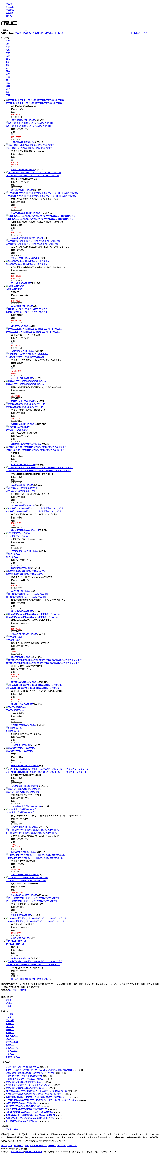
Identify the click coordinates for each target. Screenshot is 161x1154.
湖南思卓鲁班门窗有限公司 (23, 505)
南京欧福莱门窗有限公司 (22, 485)
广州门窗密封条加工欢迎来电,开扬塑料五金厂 (26, 1109)
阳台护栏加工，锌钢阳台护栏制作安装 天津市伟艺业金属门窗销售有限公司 (39, 219)
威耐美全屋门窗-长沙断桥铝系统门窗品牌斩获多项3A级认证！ (34, 688)
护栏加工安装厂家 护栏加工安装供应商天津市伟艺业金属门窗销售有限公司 (39, 1070)
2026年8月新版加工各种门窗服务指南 (22, 1067)
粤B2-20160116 (17, 1152)
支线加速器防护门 (14, 289)
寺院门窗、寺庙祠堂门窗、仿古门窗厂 (23, 792)
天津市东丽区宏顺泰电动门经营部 (26, 258)
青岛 (8, 74)
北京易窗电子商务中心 (21, 938)
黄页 (16, 1146)
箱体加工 (10, 1033)
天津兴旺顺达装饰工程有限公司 (25, 766)
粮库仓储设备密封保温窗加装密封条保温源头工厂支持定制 (32, 617)
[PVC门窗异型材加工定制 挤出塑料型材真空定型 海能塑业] (32, 898)
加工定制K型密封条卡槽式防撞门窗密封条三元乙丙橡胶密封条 (34, 103)
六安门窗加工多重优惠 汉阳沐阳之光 (22, 1103)
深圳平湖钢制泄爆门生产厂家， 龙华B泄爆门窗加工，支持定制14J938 (37, 1097)
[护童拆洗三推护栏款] (16, 941)
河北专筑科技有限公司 (21, 283)
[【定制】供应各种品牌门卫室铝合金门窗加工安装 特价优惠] (33, 173)
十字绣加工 (11, 1014)
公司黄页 (10, 7)
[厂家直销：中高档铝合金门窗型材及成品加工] (27, 354)
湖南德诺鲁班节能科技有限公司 (25, 551)
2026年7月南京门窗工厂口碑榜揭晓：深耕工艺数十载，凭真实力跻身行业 (38, 471)
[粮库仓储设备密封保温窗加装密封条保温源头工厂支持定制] (33, 614)
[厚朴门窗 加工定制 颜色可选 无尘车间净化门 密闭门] (30, 123)
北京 (8, 53)
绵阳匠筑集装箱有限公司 (22, 190)
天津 (8, 95)
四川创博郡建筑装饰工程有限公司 (26, 806)
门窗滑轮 (10, 1020)
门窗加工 (59, 33)
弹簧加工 (10, 1039)
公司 (10, 1146)
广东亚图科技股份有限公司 (23, 170)
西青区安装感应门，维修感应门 (20, 751)
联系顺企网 (72, 1146)
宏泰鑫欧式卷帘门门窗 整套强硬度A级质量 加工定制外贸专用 (33, 244)
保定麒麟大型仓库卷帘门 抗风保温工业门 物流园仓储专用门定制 (34, 511)
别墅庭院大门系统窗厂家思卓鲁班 (21, 491)
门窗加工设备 (12, 1051)
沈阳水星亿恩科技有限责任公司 (25, 827)
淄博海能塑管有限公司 (21, 915)
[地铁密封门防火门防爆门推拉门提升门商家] (26, 381)
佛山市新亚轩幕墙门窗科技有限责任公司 (29, 979)
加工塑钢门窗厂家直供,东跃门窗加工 (22, 1121)
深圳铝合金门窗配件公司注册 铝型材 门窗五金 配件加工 (31, 1073)
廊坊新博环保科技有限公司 (23, 120)
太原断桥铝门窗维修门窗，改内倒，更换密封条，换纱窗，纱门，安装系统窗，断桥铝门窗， (47, 772)
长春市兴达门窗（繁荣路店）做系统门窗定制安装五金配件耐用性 (35, 450)
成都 (8, 50)
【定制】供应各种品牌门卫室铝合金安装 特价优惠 (32, 176)
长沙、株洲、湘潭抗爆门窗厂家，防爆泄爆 (29, 148)
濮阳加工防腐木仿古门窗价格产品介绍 (23, 1106)
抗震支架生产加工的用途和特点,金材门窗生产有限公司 (30, 1115)
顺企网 (9, 4)
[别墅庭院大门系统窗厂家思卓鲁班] (22, 488)
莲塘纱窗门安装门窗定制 (17, 430)
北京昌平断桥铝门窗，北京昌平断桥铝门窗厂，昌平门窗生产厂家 (35, 921)
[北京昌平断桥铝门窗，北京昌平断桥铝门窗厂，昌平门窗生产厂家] (36, 918)
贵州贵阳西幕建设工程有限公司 (25, 682)
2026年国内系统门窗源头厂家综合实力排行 (25, 407)
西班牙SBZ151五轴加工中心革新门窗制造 (24, 1079)
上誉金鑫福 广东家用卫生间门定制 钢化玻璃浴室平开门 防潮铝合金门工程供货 (41, 196)
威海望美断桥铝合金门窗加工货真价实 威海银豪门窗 (29, 1112)
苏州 (8, 56)
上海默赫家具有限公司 (21, 326)
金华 (8, 86)
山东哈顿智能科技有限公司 (23, 142)
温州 (8, 92)
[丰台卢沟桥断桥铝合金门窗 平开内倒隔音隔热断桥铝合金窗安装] (35, 855)
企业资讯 (10, 13)
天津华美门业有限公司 (21, 591)
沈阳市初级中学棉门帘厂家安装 (20, 812)
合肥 (8, 89)
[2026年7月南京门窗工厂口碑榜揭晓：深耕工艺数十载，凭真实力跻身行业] (39, 468)
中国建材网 (38, 33)
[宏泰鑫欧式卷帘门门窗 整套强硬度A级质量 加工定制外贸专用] (34, 241)
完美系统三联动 (13, 640)
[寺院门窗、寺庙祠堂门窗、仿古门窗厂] (24, 789)
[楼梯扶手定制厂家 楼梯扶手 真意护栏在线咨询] (27, 309)
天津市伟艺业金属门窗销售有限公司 (27, 238)
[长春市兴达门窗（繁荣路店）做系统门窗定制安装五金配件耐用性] (36, 447)
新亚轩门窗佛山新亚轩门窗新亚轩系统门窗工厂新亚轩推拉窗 (33, 965)
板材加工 (10, 1024)
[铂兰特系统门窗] (14, 728)
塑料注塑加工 (12, 1036)
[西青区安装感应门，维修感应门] (21, 748)
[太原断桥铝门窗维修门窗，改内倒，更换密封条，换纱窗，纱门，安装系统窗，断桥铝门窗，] (48, 769)
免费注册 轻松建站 (38, 1146)
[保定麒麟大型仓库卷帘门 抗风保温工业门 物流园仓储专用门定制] (35, 508)
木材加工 (10, 1006)
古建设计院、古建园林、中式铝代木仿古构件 (26, 881)
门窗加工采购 (12, 1129)
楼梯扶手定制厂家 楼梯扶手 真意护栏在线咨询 (26, 312)
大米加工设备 (12, 1042)
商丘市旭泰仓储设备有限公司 (24, 634)
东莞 (8, 68)
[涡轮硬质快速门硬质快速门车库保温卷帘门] (26, 571)
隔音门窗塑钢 (16, 710)
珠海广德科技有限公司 (21, 568)
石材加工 (10, 1000)
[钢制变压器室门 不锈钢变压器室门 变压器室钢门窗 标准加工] (34, 329)
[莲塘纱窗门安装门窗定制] (18, 427)
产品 (21, 1146)
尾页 (24, 990)
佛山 (8, 80)
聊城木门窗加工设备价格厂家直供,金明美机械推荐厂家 (30, 1118)
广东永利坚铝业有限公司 (22, 378)
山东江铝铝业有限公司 (21, 745)
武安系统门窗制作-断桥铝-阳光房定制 (27, 264)
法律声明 (52, 1146)
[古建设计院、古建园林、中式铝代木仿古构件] (27, 878)
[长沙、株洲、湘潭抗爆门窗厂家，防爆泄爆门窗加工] (30, 145)
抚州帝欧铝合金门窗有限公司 (24, 852)
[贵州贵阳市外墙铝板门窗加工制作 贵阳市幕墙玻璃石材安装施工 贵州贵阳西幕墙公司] (45, 660)
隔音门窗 (10, 1027)
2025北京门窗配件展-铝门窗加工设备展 (23, 1082)
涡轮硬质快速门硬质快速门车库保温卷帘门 (25, 574)
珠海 (12, 557)
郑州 (8, 62)
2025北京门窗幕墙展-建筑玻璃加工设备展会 (25, 1088)
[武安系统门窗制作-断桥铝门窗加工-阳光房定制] (28, 261)
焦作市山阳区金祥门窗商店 (23, 401)
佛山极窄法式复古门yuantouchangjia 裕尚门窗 (26, 597)
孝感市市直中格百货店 (21, 958)
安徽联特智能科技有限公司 (23, 351)
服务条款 (61, 1146)
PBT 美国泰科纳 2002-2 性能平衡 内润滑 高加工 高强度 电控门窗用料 (36, 1091)
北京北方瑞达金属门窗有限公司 (25, 875)
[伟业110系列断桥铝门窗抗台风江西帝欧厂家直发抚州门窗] (32, 830)
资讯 (27, 1146)
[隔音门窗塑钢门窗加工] (17, 707)
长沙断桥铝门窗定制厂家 (17, 536)
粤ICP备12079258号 (33, 1152)
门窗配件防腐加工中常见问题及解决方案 (24, 1076)
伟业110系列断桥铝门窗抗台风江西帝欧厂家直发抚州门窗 (31, 833)
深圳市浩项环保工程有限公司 (24, 725)
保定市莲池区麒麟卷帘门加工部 (25, 530)
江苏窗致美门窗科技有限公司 (24, 424)
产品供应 (10, 10)
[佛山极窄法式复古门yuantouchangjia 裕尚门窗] (27, 594)
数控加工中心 (12, 1048)
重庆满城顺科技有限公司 (22, 306)
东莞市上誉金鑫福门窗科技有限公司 (27, 213)
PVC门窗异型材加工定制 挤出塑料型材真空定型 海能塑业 (31, 901)
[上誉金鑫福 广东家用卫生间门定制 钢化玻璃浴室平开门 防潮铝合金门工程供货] (42, 193)
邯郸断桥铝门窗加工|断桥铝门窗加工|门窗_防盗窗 (28, 1085)
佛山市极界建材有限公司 (22, 657)
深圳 (8, 41)
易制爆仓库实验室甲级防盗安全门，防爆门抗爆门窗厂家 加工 (33, 1094)
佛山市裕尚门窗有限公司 (22, 611)
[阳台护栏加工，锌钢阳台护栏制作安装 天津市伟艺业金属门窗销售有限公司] (40, 216)
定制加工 (49, 33)
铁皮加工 (10, 1030)
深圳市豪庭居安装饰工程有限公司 (26, 444)
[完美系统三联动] (14, 637)
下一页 (19, 990)
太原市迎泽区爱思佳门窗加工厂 (25, 786)
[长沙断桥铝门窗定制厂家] (18, 533)
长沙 (8, 83)
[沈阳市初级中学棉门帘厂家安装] (21, 809)
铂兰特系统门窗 (13, 731)
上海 (8, 44)
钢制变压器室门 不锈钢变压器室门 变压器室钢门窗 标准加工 (33, 332)
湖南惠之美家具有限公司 (22, 704)
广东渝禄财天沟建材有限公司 (24, 895)
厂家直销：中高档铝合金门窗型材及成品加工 (26, 357)
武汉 (8, 71)
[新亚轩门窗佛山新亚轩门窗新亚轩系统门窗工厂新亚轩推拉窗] (34, 961)
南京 (8, 77)
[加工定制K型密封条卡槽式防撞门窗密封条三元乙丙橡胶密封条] (35, 100)
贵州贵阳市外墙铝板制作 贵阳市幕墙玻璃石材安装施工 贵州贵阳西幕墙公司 (44, 663)
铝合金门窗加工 (13, 1057)
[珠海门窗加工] (13, 554)
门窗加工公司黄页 (139, 33)
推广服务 (10, 16)
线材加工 (10, 1045)
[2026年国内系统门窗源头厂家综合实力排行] (26, 404)
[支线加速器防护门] (15, 286)
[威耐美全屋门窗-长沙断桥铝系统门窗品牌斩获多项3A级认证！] (35, 685)
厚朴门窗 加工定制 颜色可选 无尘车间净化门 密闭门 (29, 126)
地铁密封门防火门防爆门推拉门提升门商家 (25, 384)
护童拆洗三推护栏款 (15, 944)
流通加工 (10, 1017)
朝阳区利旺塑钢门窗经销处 (23, 465)
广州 (8, 47)
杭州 (8, 65)
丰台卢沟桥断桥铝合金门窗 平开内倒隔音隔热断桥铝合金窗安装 (34, 858)
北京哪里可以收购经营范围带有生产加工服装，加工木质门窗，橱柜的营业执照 (41, 1100)
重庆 (8, 59)
